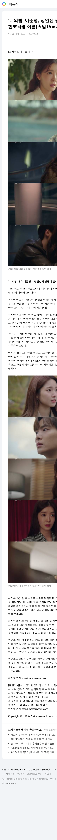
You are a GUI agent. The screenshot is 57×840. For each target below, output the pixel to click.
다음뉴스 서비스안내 (11, 769)
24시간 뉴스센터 (31, 769)
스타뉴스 (12, 4)
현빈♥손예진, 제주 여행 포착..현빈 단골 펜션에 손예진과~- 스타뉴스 (33, 739)
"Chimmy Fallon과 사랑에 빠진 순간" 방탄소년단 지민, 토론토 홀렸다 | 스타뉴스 (33, 747)
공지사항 (46, 769)
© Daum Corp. (9, 783)
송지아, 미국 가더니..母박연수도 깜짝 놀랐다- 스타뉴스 (33, 743)
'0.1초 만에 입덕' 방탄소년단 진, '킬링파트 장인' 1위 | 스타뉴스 (33, 752)
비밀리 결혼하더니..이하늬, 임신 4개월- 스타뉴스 (33, 734)
